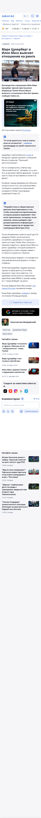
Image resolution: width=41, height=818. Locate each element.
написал (28, 143)
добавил (25, 293)
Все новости (6, 38)
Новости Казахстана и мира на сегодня (16, 36)
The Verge (26, 130)
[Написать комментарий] (20, 405)
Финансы (19, 21)
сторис (29, 155)
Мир (12, 21)
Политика (5, 21)
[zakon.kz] (8, 16)
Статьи (27, 21)
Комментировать (31, 411)
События (16, 38)
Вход (37, 399)
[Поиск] (32, 16)
